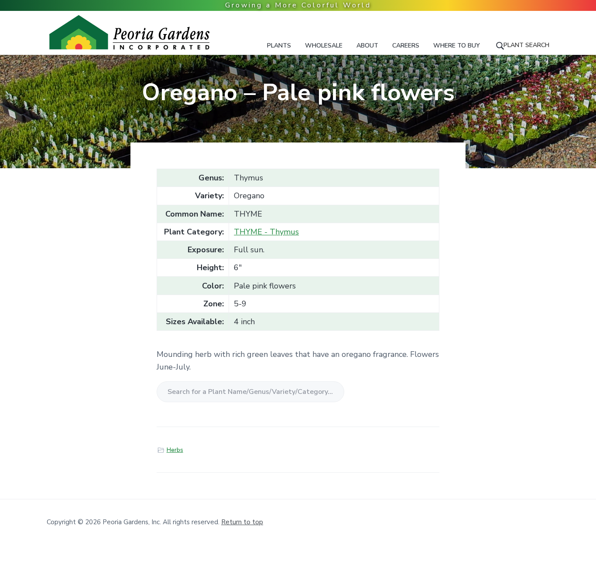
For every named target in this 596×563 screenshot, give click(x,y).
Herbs (175, 450)
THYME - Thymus (266, 232)
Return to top (242, 522)
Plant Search (526, 45)
